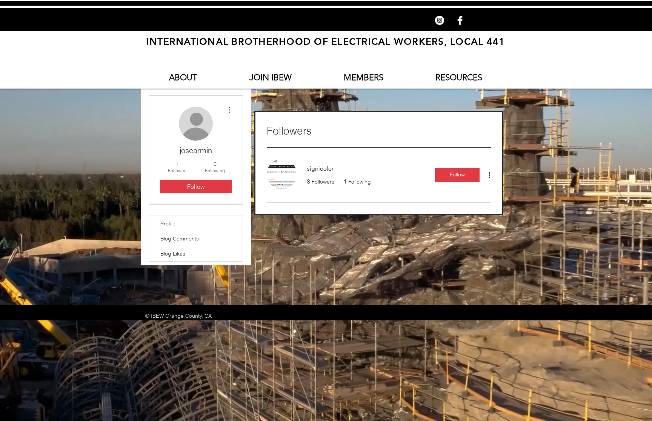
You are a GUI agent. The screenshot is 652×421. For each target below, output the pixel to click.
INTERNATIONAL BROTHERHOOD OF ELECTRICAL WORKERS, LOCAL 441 (325, 41)
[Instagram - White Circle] (439, 20)
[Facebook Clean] (459, 20)
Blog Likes (172, 253)
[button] (183, 77)
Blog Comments (179, 238)
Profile (167, 223)
